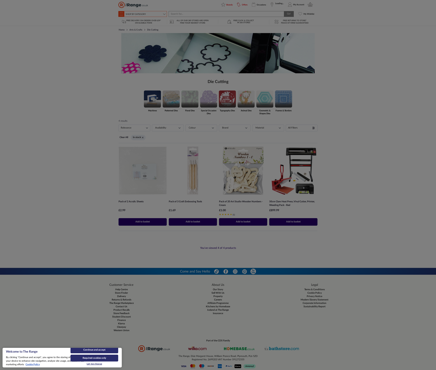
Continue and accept (94, 350)
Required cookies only (94, 358)
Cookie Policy (33, 364)
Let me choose (94, 364)
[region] (62, 357)
